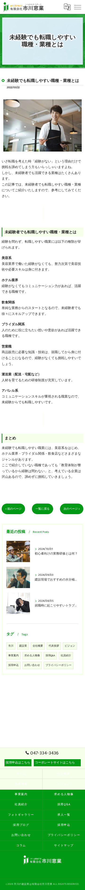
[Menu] (77, 7)
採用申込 (13, 665)
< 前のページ (13, 508)
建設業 (23, 646)
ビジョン (70, 646)
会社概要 (38, 646)
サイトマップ (64, 845)
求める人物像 (32, 655)
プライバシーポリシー (59, 665)
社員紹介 (66, 655)
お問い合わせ (32, 665)
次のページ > (72, 508)
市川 (10, 646)
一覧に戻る (42, 508)
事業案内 (13, 655)
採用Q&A (50, 655)
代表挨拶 (54, 646)
